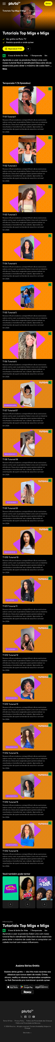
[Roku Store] (27, 992)
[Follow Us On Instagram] (29, 1016)
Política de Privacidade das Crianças (39, 1021)
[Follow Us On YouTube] (33, 1016)
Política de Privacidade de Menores (28, 1023)
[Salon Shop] (11, 892)
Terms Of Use (7, 1021)
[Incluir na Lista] (28, 48)
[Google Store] (27, 987)
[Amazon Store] (42, 987)
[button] (4, 3)
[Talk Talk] (44, 892)
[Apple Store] (12, 987)
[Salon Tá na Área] (28, 892)
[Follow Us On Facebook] (25, 1016)
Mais (5, 69)
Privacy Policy (19, 1021)
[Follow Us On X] (21, 1016)
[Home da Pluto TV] (14, 4)
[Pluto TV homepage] (27, 1011)
